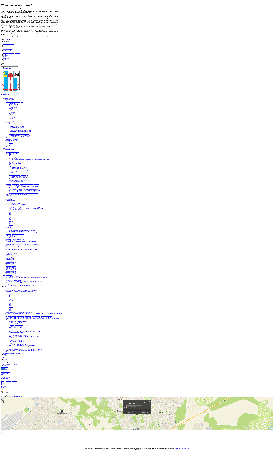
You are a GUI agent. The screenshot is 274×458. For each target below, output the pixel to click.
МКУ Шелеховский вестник (16, 332)
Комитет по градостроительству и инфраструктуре (21, 170)
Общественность (7, 275)
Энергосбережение (11, 200)
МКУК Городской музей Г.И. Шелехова (18, 335)
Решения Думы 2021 (11, 267)
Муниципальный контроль (12, 152)
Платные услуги (10, 319)
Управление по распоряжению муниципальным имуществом (24, 161)
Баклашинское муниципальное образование (20, 132)
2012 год (11, 310)
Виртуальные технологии (15, 396)
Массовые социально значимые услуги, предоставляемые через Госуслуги (24, 349)
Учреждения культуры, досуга (16, 127)
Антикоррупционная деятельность (11, 353)
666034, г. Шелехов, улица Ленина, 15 (10, 364)
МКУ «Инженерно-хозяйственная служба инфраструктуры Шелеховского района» (29, 346)
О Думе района (10, 252)
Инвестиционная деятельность (13, 202)
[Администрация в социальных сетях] (1, 391)
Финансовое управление (15, 163)
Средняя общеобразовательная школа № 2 (19, 343)
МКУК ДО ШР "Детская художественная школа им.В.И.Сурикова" (25, 331)
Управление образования (15, 158)
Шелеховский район (8, 98)
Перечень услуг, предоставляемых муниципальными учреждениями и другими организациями (29, 351)
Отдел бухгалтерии (13, 166)
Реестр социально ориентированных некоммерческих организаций (22, 184)
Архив (2, 387)
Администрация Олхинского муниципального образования (23, 189)
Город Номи (12, 112)
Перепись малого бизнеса (15, 209)
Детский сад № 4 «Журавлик (16, 340)
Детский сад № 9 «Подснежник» (17, 322)
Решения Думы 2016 (11, 261)
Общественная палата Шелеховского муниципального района (21, 284)
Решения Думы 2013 (11, 257)
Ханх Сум (11, 113)
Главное (8, 245)
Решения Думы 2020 (11, 266)
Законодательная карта (11, 287)
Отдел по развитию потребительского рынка (20, 180)
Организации (9, 122)
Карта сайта (3, 386)
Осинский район (13, 117)
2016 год (11, 213)
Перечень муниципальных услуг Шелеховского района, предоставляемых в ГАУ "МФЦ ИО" (29, 317)
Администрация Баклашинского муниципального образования (24, 191)
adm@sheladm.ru (4, 367)
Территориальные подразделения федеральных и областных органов (26, 123)
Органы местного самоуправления (14, 185)
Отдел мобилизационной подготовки (18, 168)
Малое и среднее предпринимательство (16, 204)
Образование (12, 105)
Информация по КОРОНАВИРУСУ (15, 234)
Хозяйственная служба (14, 182)
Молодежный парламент (12, 253)
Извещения (12, 236)
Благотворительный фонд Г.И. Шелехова (16, 282)
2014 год (11, 308)
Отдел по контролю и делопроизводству (19, 175)
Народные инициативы (12, 139)
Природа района (13, 107)
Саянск (11, 118)
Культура (11, 108)
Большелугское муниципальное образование (20, 131)
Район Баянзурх (13, 114)
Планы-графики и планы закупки (17, 237)
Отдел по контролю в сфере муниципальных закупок (22, 173)
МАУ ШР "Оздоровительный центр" (18, 339)
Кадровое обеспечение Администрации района (20, 228)
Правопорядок (9, 199)
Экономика (12, 103)
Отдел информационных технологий (18, 167)
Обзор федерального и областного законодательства (19, 312)
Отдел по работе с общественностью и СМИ (20, 177)
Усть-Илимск (12, 120)
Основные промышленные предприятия (19, 125)
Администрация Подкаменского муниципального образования (24, 190)
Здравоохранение (13, 104)
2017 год (11, 214)
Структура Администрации (13, 153)
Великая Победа (10, 99)
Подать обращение (10, 240)
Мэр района (12, 154)
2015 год (11, 212)
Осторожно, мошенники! (12, 248)
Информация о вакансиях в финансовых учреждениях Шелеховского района (28, 232)
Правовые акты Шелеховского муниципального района (19, 291)
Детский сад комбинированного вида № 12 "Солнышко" (23, 348)
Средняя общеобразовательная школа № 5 (19, 344)
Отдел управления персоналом (16, 181)
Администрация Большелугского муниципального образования (24, 187)
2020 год (11, 218)
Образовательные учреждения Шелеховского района (22, 230)
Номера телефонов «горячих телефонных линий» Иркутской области (23, 244)
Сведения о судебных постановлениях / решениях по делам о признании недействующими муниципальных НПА (34, 313)
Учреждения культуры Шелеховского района (20, 231)
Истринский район (13, 121)
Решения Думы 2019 (11, 264)
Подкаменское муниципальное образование (20, 135)
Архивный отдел (13, 164)
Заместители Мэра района (15, 155)
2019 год (11, 217)
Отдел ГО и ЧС (13, 171)
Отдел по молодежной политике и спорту (19, 176)
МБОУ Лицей (12, 330)
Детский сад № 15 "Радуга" (15, 326)
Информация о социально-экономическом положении (19, 137)
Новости (8, 39)
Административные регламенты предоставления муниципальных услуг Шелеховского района (29, 316)
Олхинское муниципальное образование (19, 134)
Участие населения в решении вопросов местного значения (23, 278)
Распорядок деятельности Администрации (16, 194)
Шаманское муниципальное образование (19, 136)
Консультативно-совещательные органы (16, 198)
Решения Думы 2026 (11, 273)
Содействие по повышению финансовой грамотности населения (22, 241)
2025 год (11, 144)
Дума (4, 250)
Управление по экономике (15, 162)
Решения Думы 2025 (11, 272)
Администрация (7, 148)
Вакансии (8, 227)
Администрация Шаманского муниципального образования (23, 193)
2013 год (11, 309)
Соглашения (9, 254)
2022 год (11, 221)
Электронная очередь (6, 388)
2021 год (11, 219)
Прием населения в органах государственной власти (22, 196)
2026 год (11, 145)
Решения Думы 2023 (11, 269)
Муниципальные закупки (12, 235)
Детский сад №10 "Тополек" (16, 323)
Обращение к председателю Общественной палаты (21, 285)
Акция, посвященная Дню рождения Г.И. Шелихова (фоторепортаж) (25, 281)
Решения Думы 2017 (11, 262)
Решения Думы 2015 (11, 259)
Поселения (9, 129)
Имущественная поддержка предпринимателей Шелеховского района (26, 208)
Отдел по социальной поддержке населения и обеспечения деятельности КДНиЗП (29, 159)
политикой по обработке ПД (182, 448)
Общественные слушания (12, 276)
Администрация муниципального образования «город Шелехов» (25, 186)
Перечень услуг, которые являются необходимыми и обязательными (22, 350)
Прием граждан (10, 195)
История (8, 100)
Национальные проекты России (14, 246)
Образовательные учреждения (16, 126)
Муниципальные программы (13, 211)
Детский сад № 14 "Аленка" (16, 325)
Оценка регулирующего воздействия (15, 150)
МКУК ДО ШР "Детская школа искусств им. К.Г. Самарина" (24, 345)
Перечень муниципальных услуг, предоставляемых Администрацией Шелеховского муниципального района (33, 318)
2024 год (11, 143)
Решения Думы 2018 (11, 263)
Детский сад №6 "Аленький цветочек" (18, 321)
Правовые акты (7, 286)
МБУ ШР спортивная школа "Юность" (18, 327)
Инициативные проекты (12, 140)
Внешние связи (10, 111)
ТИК (4, 355)
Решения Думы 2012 (11, 255)
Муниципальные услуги (9, 314)
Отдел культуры (13, 172)
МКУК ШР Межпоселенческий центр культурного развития (24, 336)
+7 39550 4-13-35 (5, 365)
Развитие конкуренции (14, 203)
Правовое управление (14, 157)
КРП (4, 354)
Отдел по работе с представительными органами (21, 178)
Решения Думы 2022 (11, 268)
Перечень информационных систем (15, 239)
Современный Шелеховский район (14, 102)
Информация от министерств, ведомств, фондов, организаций (21, 249)
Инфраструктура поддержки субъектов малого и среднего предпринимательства (29, 207)
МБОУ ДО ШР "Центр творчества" (17, 334)
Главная (2, 370)
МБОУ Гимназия (13, 328)
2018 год (11, 216)
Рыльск (11, 116)
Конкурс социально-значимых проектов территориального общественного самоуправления (28, 146)
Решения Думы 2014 (11, 258)
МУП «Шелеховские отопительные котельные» (20, 337)
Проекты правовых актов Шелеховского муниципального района (22, 290)
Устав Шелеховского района (13, 289)
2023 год (11, 141)
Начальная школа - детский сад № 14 (18, 341)
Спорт (10, 109)
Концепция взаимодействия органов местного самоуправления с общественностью (26, 277)
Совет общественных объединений (14, 280)
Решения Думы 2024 (11, 271)
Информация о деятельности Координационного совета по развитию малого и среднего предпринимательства (36, 205)
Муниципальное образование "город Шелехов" (20, 130)
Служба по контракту (11, 243)
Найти (16, 65)
